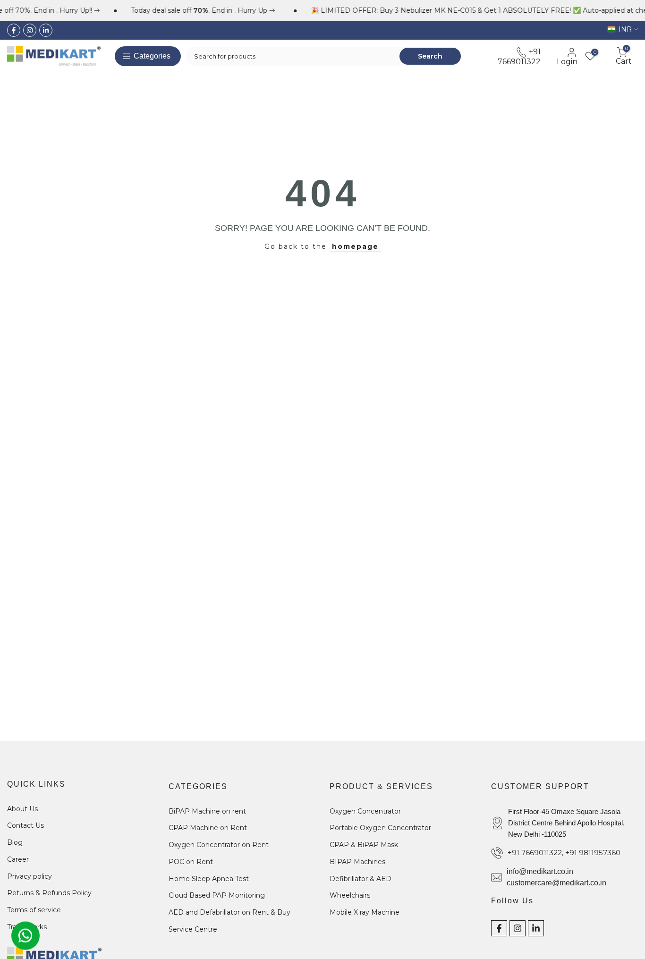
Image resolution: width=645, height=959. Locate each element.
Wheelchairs (350, 895)
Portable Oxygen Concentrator (380, 827)
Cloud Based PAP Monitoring (217, 895)
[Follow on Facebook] (13, 30)
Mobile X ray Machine (364, 912)
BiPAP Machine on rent (207, 811)
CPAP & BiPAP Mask (364, 844)
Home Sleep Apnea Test (209, 878)
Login (567, 61)
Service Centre (193, 929)
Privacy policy (29, 876)
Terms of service (34, 910)
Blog (15, 842)
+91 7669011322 (519, 56)
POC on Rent (191, 861)
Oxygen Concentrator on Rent (219, 844)
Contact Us (25, 825)
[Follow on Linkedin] (45, 30)
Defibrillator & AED (360, 878)
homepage (355, 246)
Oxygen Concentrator (365, 811)
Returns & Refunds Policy (49, 893)
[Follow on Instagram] (29, 30)
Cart (624, 56)
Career (18, 859)
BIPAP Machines (357, 861)
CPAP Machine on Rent (208, 827)
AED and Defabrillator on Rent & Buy (229, 912)
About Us (22, 809)
